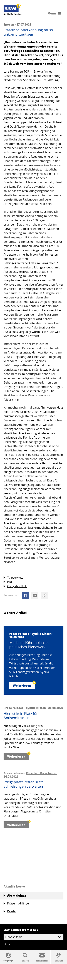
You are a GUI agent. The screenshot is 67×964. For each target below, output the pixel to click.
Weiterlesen (22, 685)
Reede (11, 911)
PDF (10, 582)
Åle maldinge (16, 895)
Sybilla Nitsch (42, 633)
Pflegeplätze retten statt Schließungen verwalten (23, 784)
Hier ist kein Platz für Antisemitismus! (21, 715)
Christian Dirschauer (41, 773)
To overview (15, 578)
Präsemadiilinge (18, 903)
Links (7, 944)
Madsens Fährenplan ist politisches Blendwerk (29, 645)
